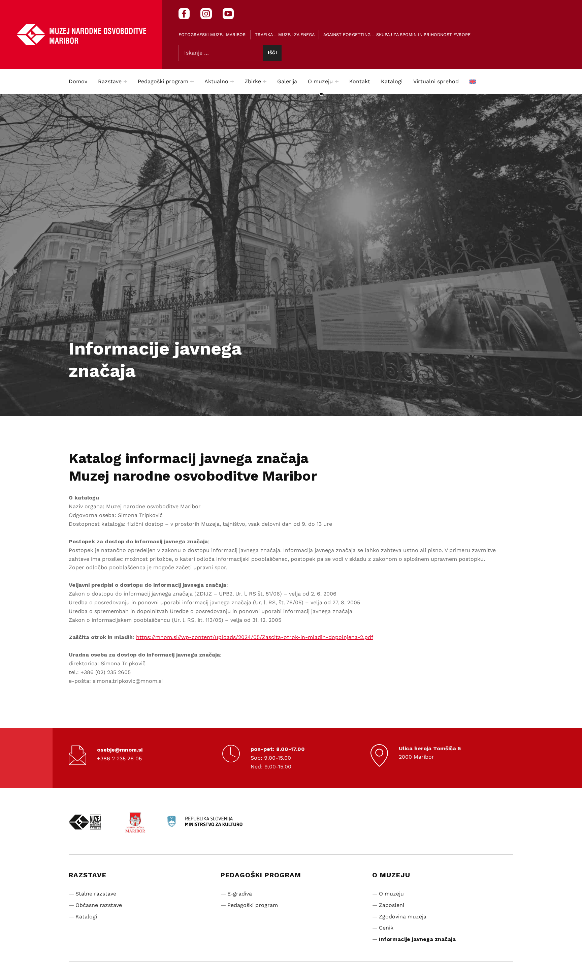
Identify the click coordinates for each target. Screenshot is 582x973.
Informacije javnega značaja (417, 939)
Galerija (287, 81)
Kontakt (359, 81)
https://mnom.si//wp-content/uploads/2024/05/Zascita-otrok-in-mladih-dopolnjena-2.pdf (254, 637)
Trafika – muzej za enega (285, 34)
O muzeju (320, 81)
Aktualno (216, 81)
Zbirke (253, 81)
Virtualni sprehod (436, 81)
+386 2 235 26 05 (119, 758)
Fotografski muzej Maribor (212, 34)
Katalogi (391, 81)
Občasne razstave (98, 905)
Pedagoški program (163, 81)
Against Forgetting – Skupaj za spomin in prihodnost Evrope (397, 34)
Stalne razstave (95, 893)
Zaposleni (391, 905)
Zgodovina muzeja (402, 916)
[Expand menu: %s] (125, 81)
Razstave (110, 81)
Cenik (386, 927)
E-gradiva (239, 893)
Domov (78, 81)
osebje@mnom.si (119, 750)
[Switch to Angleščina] (473, 81)
